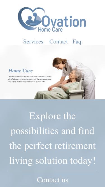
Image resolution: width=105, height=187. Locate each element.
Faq (77, 41)
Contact (58, 41)
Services (33, 41)
